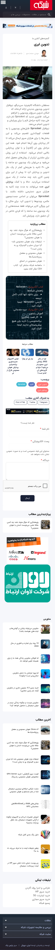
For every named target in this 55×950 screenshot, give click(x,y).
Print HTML (20, 402)
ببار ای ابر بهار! (27, 358)
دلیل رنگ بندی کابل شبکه (28, 834)
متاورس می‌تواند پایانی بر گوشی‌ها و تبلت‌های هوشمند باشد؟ (24, 630)
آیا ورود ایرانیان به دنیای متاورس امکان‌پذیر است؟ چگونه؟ (25, 674)
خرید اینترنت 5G (41, 895)
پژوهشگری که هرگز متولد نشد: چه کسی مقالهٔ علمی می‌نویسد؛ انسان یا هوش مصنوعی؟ (22, 525)
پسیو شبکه (44, 903)
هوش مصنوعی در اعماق (31, 261)
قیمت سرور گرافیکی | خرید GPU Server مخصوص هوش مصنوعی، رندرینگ (22, 775)
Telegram (43, 402)
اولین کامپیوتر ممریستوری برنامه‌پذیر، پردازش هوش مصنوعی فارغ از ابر (13, 366)
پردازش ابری (42, 390)
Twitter (32, 402)
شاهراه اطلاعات (16, 53)
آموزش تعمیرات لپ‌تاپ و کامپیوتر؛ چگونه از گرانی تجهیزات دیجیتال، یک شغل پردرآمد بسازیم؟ (22, 820)
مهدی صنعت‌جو (32, 53)
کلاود (31, 384)
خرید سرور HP (42, 892)
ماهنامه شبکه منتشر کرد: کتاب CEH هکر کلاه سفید (27, 267)
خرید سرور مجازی (41, 899)
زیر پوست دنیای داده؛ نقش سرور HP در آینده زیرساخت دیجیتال (22, 864)
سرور (11, 945)
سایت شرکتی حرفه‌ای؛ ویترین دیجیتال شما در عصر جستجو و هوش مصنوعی (23, 790)
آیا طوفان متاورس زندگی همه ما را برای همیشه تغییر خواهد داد (22, 659)
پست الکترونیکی (40, 441)
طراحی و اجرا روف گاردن (37, 888)
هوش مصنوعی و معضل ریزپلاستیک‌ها (30, 255)
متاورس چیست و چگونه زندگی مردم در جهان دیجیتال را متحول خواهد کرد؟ (23, 704)
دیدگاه (45, 460)
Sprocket (21, 384)
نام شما (44, 429)
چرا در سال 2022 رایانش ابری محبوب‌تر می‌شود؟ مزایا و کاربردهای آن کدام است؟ (42, 366)
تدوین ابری (41, 44)
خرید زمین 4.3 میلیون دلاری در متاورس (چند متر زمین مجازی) (22, 689)
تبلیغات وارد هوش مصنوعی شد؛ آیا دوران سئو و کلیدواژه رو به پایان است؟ (27, 245)
